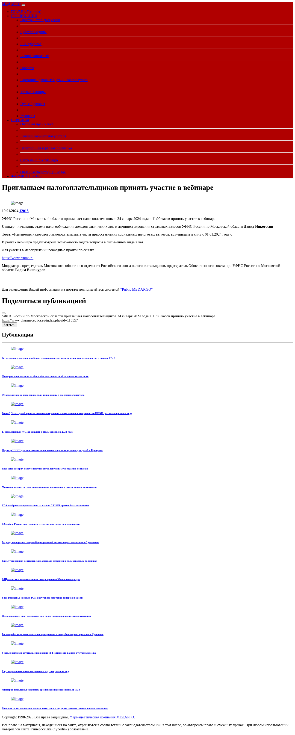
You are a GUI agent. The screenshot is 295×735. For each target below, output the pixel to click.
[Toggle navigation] (23, 5)
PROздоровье (30, 44)
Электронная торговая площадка (46, 148)
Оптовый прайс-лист (36, 124)
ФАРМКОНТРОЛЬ (26, 176)
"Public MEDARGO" (136, 289)
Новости (27, 68)
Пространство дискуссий (40, 20)
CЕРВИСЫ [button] (20, 120)
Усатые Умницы (33, 92)
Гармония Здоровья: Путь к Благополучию (54, 80)
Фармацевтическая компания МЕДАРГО (102, 717)
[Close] (4, 313)
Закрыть (9, 325)
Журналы (27, 116)
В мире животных (34, 56)
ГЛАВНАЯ (26, 12)
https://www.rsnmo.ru (17, 258)
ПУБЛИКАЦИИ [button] (24, 16)
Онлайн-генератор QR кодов (43, 172)
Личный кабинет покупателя (43, 136)
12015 (24, 211)
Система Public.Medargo (39, 160)
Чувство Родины (33, 32)
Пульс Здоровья (32, 104)
